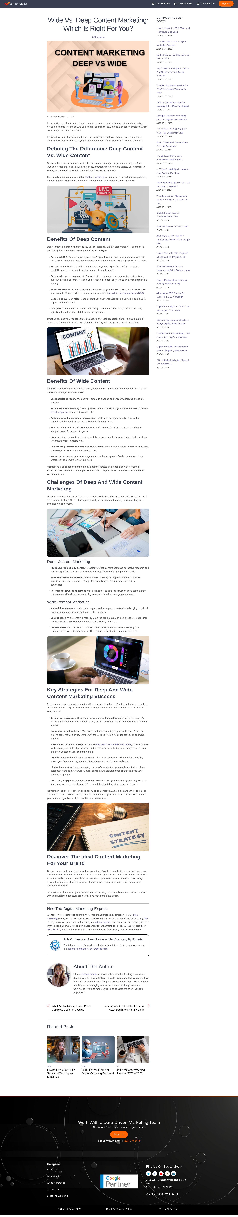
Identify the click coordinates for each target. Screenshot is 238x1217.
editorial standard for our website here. (88, 949)
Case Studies (185, 3)
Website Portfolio (56, 1183)
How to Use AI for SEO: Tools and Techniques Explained (61, 1073)
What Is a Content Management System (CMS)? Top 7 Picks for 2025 (172, 199)
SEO (93, 37)
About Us (52, 1169)
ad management (103, 922)
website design (55, 929)
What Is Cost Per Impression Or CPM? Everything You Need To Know (172, 89)
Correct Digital (67, 1209)
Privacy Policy (124, 1209)
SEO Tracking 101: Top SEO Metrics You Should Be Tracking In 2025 (173, 240)
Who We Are (207, 3)
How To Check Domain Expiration (172, 226)
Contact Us (53, 1189)
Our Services (162, 3)
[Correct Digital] (15, 4)
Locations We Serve (57, 1196)
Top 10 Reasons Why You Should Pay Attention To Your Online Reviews (172, 72)
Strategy (101, 37)
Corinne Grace (88, 974)
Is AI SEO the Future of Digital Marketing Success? (98, 1071)
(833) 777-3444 (132, 1141)
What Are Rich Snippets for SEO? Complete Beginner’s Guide (71, 1008)
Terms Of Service (168, 1209)
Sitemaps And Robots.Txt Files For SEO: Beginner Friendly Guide (124, 1008)
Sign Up (226, 3)
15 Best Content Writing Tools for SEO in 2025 (131, 1071)
